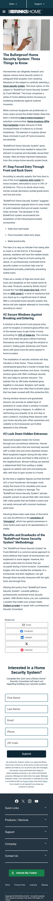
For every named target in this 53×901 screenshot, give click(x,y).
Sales (12, 4)
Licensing (33, 885)
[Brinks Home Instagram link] (30, 801)
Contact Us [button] (11, 855)
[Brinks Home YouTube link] (36, 801)
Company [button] (10, 844)
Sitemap (45, 885)
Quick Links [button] (12, 808)
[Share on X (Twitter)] (26, 643)
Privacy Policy (28, 781)
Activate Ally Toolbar (26, 873)
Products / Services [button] (16, 820)
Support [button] (9, 832)
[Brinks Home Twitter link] (24, 801)
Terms (45, 781)
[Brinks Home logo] (26, 11)
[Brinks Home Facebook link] (17, 801)
